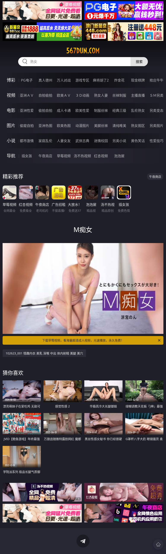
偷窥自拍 (27, 125)
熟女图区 (138, 125)
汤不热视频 (82, 156)
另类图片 (156, 125)
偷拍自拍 (45, 110)
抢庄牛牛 (156, 80)
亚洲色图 (45, 125)
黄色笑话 (138, 140)
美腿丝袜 (101, 125)
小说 (11, 141)
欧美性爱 (82, 110)
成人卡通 (64, 110)
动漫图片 (82, 125)
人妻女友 (64, 140)
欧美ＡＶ (64, 95)
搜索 (139, 61)
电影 (11, 110)
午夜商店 (45, 156)
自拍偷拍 (45, 95)
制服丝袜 (101, 110)
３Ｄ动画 (82, 95)
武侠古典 (82, 140)
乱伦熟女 (138, 110)
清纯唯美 (119, 125)
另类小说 (119, 140)
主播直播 (138, 95)
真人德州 (45, 80)
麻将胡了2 (101, 80)
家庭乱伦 (45, 140)
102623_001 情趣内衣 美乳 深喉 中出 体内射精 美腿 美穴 (44, 353)
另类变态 (156, 110)
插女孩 (27, 156)
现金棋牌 (138, 80)
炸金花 (119, 80)
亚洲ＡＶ (27, 95)
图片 (11, 125)
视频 (11, 95)
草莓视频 (64, 156)
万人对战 (64, 80)
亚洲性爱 (27, 110)
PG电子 (27, 80)
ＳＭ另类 (156, 95)
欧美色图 (64, 125)
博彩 (11, 80)
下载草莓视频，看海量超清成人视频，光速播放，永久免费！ (83, 340)
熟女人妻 (101, 95)
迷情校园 (101, 140)
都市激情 (27, 140)
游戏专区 (82, 80)
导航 (11, 156)
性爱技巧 (156, 140)
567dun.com (83, 50)
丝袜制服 (119, 95)
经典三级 (119, 110)
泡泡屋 (119, 156)
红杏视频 (101, 156)
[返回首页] (158, 544)
